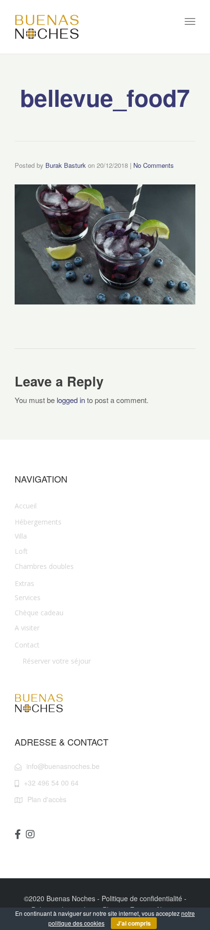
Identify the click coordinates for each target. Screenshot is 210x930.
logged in (71, 400)
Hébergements (38, 521)
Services (28, 597)
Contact (27, 644)
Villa (21, 536)
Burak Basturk (65, 165)
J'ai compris (134, 923)
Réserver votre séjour (56, 661)
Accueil (26, 505)
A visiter (27, 627)
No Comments (153, 165)
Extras (24, 583)
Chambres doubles (44, 566)
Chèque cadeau (39, 612)
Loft (21, 551)
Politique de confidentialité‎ (142, 898)
